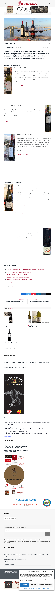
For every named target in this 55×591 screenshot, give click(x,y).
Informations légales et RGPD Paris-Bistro (40, 588)
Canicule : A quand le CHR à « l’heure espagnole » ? (15, 367)
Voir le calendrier (7, 436)
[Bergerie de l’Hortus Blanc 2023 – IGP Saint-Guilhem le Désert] (39, 317)
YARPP (12, 286)
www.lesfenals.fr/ (18, 85)
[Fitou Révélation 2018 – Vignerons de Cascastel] (15, 335)
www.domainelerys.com (10, 253)
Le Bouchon (6, 370)
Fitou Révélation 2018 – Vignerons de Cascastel (19, 272)
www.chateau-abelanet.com (24, 154)
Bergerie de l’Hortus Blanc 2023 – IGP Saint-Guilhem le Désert (40, 326)
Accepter (24, 585)
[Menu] (5, 3)
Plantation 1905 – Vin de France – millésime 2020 (15, 326)
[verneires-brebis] (14, 414)
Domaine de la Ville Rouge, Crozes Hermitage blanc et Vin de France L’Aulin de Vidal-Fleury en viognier (26, 362)
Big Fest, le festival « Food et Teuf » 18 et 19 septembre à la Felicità (27, 433)
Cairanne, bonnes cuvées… (14, 282)
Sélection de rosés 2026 (9, 564)
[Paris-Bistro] (27, 3)
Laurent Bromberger (9, 47)
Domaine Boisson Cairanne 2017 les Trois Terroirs (20, 279)
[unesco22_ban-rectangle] (27, 503)
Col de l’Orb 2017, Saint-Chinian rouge (17, 274)
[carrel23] (27, 12)
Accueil (8, 121)
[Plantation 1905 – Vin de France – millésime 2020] (15, 317)
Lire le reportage (18, 90)
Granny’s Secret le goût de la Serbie (15, 301)
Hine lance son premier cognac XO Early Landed (14, 365)
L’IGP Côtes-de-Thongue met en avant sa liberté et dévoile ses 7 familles (19, 360)
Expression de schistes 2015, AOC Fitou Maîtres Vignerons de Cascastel (25, 269)
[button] (52, 571)
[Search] (49, 3)
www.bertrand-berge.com (21, 205)
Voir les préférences (45, 585)
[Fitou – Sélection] (27, 29)
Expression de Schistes (20, 261)
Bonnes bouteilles (47, 47)
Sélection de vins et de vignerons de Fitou (18, 277)
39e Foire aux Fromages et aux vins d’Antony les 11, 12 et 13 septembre (29, 429)
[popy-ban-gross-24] (14, 495)
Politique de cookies (28, 588)
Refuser (33, 585)
